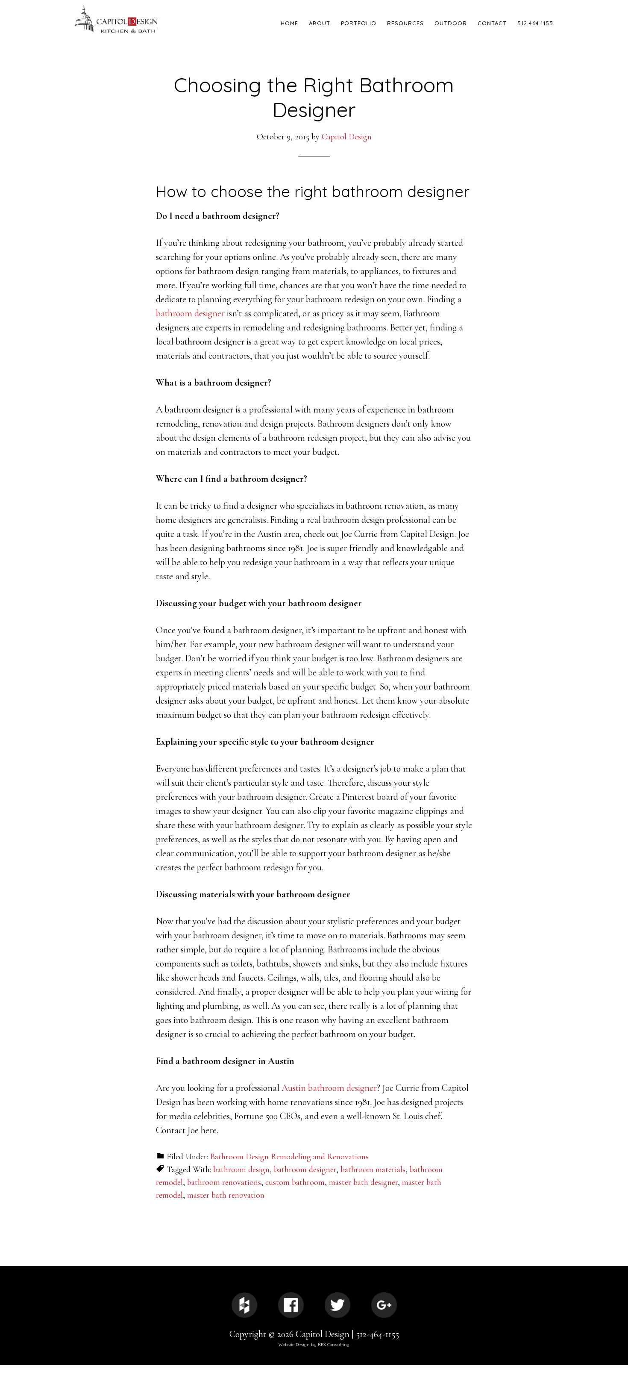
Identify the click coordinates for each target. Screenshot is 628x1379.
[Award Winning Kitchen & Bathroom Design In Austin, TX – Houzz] (244, 1305)
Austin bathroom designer (329, 1087)
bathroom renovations (224, 1182)
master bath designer (363, 1182)
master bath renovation (225, 1195)
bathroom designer (190, 313)
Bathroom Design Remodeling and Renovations (289, 1157)
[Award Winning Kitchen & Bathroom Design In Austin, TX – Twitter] (337, 1305)
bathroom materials (372, 1169)
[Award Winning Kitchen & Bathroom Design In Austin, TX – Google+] (384, 1305)
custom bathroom (295, 1182)
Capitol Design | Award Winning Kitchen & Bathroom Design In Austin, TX (147, 19)
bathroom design (241, 1169)
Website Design (294, 1344)
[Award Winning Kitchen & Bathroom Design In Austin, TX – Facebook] (291, 1305)
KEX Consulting (333, 1344)
